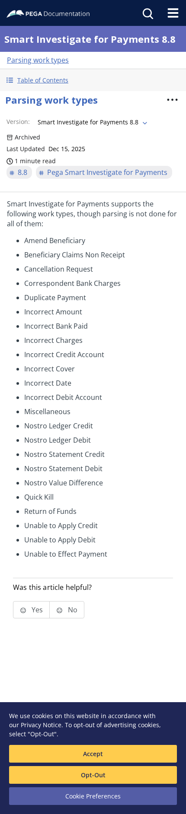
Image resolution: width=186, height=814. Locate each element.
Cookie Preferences (93, 796)
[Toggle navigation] (173, 12)
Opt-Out (93, 775)
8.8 (22, 172)
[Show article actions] (172, 99)
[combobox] (91, 122)
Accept (93, 754)
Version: (18, 121)
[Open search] (147, 12)
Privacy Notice (41, 725)
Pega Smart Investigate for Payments (107, 172)
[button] (93, 80)
